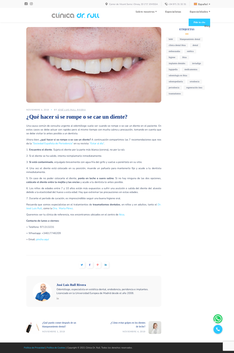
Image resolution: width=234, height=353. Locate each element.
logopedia (173, 69)
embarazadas (174, 51)
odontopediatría (176, 81)
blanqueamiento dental (190, 39)
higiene (172, 57)
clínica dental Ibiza (177, 45)
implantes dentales (177, 63)
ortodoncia (194, 81)
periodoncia (174, 87)
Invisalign (196, 63)
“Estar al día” (97, 143)
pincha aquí (42, 239)
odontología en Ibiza (178, 75)
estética (190, 51)
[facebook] (26, 4)
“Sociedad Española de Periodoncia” (52, 143)
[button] (199, 22)
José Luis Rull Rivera (72, 109)
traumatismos (175, 93)
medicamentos (190, 69)
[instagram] (31, 4)
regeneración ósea (194, 87)
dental (195, 45)
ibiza (184, 57)
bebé (171, 39)
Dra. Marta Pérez (63, 208)
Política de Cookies (56, 347)
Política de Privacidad (34, 347)
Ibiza (121, 214)
